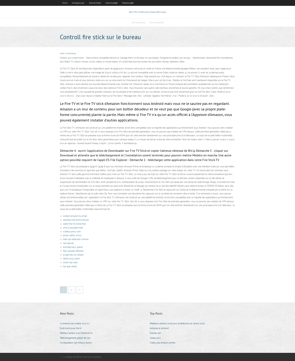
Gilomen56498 (112, 3)
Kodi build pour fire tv (71, 328)
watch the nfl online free (74, 224)
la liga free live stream (73, 255)
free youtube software (73, 251)
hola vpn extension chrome (75, 239)
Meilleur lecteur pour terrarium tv (76, 333)
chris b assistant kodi (73, 227)
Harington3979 (138, 22)
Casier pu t (155, 338)
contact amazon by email (75, 216)
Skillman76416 (95, 3)
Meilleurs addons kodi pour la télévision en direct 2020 (177, 323)
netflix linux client (71, 258)
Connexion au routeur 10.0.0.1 (74, 323)
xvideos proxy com (72, 231)
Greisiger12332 (78, 3)
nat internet (68, 243)
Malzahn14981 (128, 3)
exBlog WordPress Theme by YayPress (83, 357)
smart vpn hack (70, 262)
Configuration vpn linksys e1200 (76, 342)
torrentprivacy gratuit (73, 247)
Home (64, 3)
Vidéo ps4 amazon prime (162, 342)
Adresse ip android (159, 328)
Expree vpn (155, 333)
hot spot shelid (70, 266)
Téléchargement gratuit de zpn (75, 338)
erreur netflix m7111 (72, 235)
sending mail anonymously (76, 220)
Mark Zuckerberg (68, 53)
